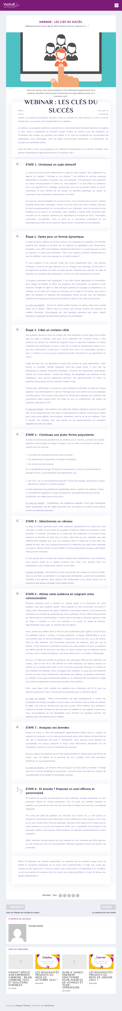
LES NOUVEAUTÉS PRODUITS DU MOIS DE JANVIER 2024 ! (101, 976)
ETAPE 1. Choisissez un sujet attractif (51, 164)
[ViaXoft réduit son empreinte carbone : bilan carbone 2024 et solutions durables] (20, 961)
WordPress (49, 1005)
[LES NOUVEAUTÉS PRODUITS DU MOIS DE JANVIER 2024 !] (101, 961)
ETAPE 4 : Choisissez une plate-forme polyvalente (60, 434)
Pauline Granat (40, 26)
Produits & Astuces (66, 26)
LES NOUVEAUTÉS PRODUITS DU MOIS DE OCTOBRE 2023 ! (47, 976)
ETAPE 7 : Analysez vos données (47, 727)
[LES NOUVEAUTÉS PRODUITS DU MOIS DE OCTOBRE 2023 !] (47, 961)
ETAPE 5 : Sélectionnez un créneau (49, 521)
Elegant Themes (23, 1005)
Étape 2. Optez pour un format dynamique (55, 236)
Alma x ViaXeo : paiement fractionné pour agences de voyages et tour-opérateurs (73, 980)
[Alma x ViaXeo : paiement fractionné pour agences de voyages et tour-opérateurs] (74, 961)
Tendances (79, 26)
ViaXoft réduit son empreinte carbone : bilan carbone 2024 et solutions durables (20, 979)
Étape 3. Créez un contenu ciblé (47, 330)
